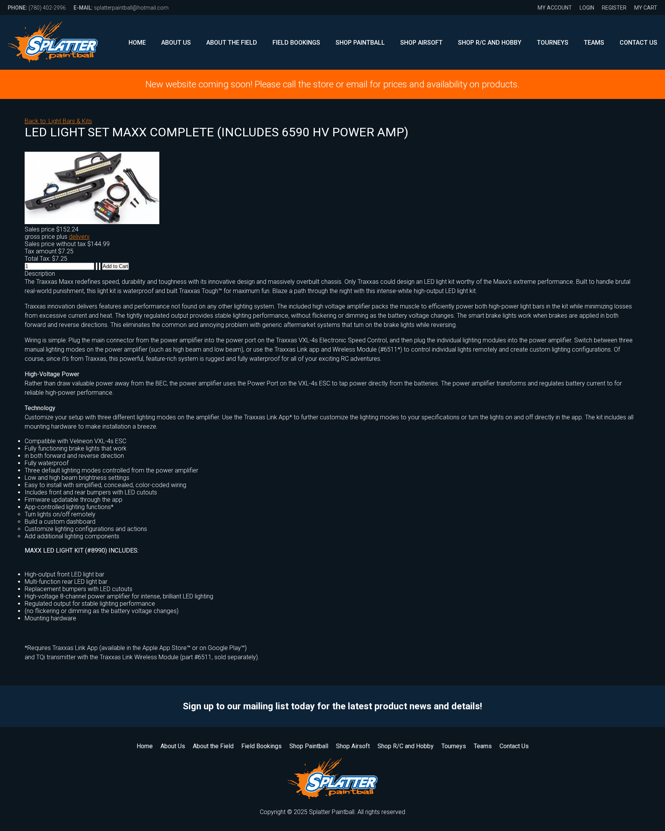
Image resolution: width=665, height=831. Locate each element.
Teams (594, 42)
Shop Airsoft (421, 42)
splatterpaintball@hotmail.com (121, 8)
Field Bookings (296, 42)
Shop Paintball (360, 42)
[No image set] (92, 222)
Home (137, 42)
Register (614, 8)
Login (587, 8)
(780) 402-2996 (37, 8)
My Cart (645, 8)
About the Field (231, 42)
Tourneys (552, 42)
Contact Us (638, 42)
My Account (555, 8)
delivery (79, 236)
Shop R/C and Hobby (489, 42)
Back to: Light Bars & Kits (58, 121)
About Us (176, 42)
